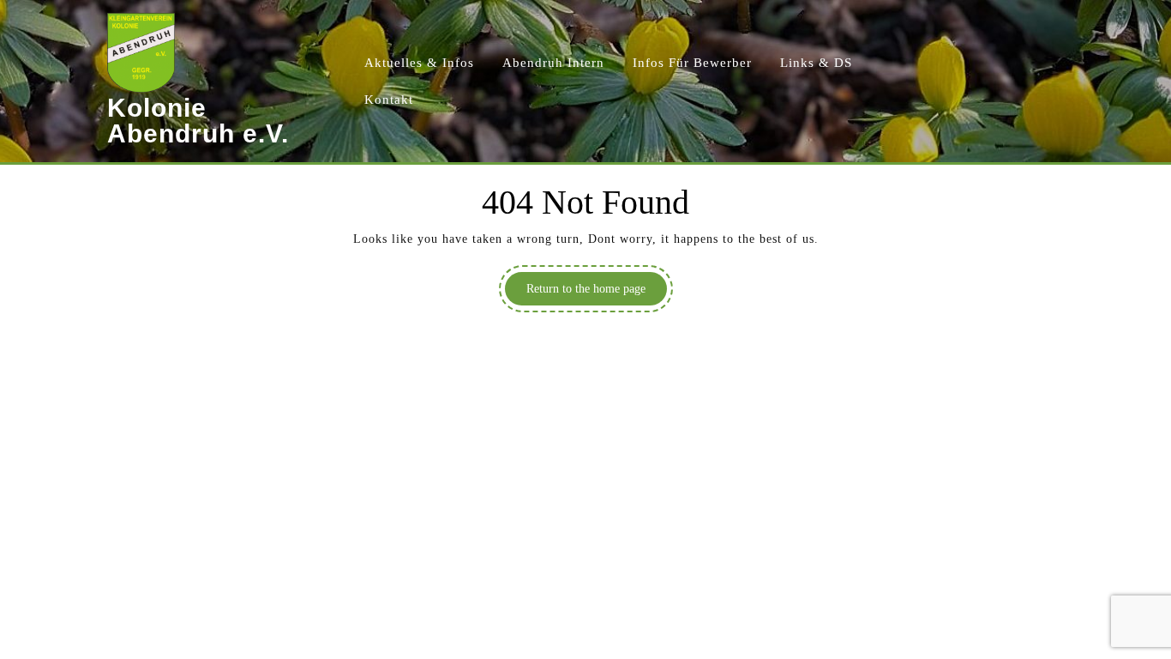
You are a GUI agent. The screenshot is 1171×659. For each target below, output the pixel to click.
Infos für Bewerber (692, 63)
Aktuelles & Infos (419, 63)
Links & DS (816, 63)
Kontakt (388, 99)
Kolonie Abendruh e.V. (198, 121)
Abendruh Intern (553, 63)
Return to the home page (596, 293)
